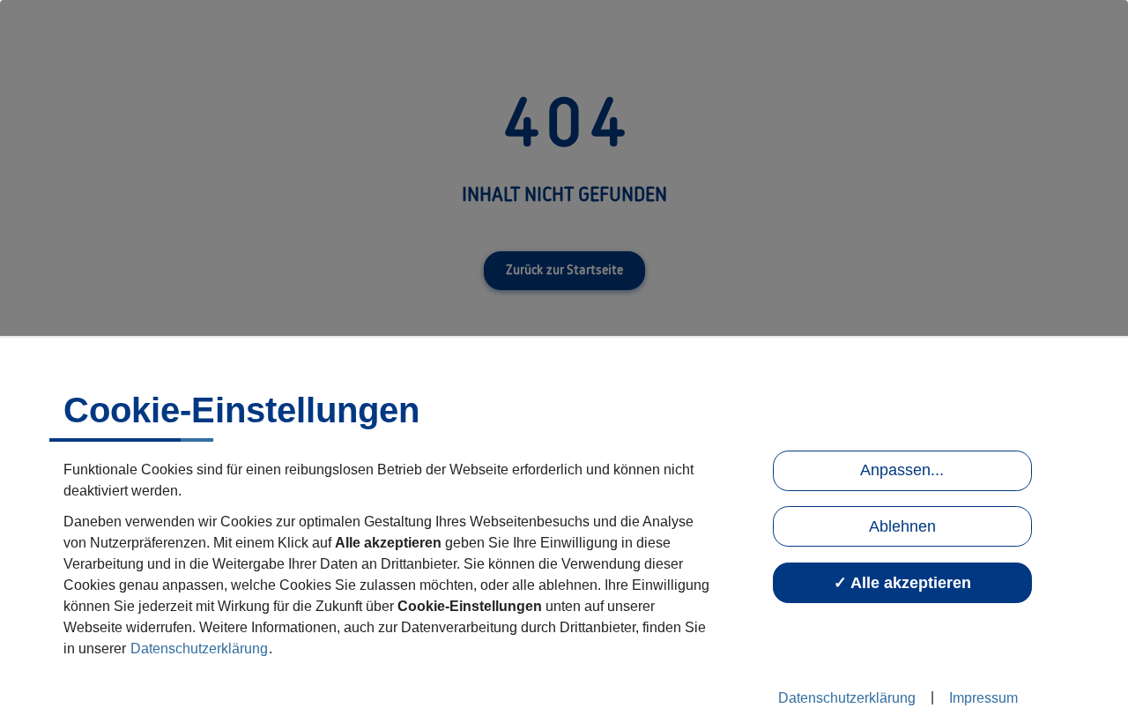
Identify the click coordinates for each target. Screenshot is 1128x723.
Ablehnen (902, 526)
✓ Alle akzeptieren (902, 583)
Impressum (983, 697)
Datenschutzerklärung (199, 648)
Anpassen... (902, 470)
